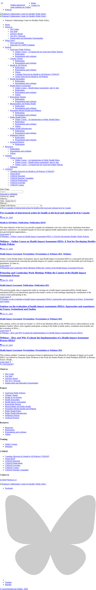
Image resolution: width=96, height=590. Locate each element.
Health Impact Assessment (20, 86)
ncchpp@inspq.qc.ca (8, 480)
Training (8, 156)
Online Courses (16, 158)
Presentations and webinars (25, 56)
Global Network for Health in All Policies (31, 77)
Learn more (5, 234)
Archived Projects (17, 142)
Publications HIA (41, 285)
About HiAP (15, 174)
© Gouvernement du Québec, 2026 (14, 589)
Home (33, 3)
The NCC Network (17, 36)
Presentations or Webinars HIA (49, 254)
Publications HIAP (38, 223)
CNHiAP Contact (17, 185)
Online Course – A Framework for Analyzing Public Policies (39, 52)
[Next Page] (13, 364)
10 (7, 364)
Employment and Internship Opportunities (26, 38)
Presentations (28, 254)
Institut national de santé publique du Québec (20, 6)
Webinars (13, 167)
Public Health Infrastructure (21, 128)
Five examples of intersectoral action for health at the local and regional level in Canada (45, 212)
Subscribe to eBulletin (8, 194)
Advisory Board (16, 34)
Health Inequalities (17, 79)
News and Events (17, 43)
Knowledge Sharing (18, 97)
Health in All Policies (18, 65)
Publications (20, 54)
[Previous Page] (0, 364)
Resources (9, 146)
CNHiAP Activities (17, 183)
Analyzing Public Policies (20, 49)
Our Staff (13, 31)
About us (8, 27)
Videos (17, 72)
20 (9, 364)
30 (11, 364)
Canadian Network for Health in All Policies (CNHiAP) (37, 74)
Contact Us (35, 5)
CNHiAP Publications (19, 180)
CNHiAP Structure (17, 176)
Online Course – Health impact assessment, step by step (37, 88)
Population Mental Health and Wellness (25, 110)
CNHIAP (9, 169)
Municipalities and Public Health (23, 104)
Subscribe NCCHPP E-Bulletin (22, 45)
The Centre (14, 29)
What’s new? (10, 40)
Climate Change (16, 58)
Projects (8, 47)
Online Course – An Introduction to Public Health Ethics (37, 119)
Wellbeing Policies (17, 135)
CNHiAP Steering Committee (22, 178)
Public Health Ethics (18, 117)
